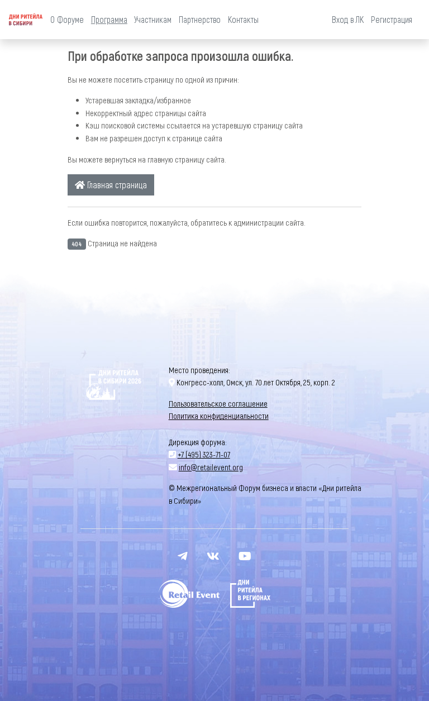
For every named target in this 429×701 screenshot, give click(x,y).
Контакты (243, 19)
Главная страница (116, 184)
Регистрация (391, 19)
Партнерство (200, 19)
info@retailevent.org (211, 467)
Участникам (152, 19)
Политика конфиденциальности (219, 416)
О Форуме (67, 19)
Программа (109, 19)
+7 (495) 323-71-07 (204, 454)
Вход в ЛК (348, 19)
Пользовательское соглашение (218, 403)
